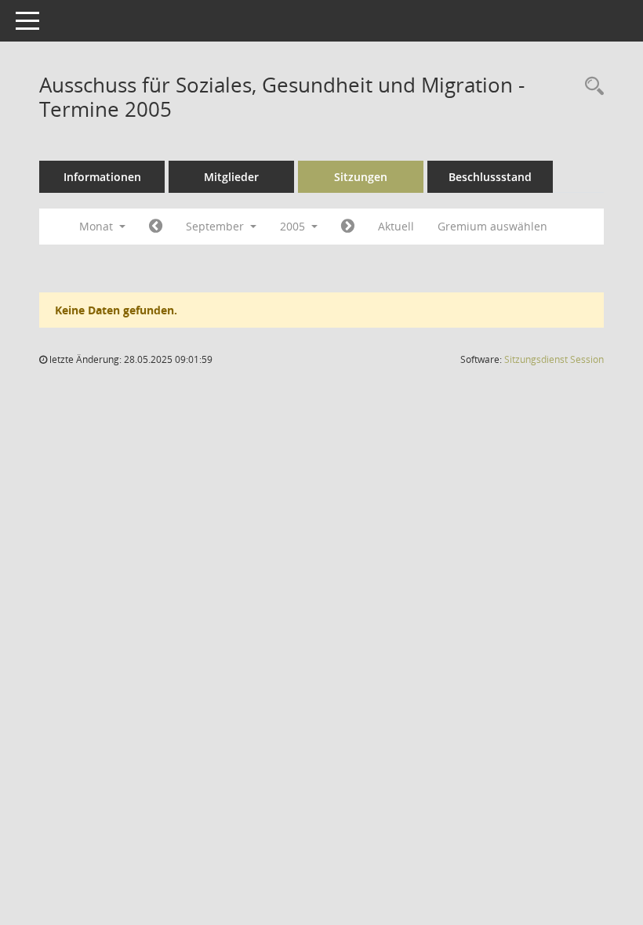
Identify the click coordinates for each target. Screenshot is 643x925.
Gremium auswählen (492, 226)
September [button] (216, 226)
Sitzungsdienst (554, 359)
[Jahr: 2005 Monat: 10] (347, 226)
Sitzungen (360, 176)
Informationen (102, 176)
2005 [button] (294, 226)
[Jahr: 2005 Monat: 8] (155, 226)
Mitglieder (231, 176)
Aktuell (396, 226)
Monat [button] (97, 226)
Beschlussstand (490, 176)
